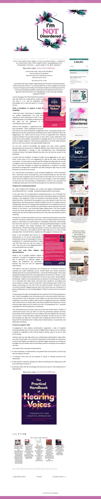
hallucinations (36, 468)
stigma (51, 468)
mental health (45, 468)
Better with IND (39, 1)
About (27, 1)
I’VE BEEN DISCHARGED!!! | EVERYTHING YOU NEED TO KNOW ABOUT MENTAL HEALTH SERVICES (78, 252)
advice (18, 468)
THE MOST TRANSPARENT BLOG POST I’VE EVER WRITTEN (79, 194)
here (23, 101)
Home (18, 1)
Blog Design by (50, 497)
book (30, 468)
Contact (82, 1)
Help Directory (68, 1)
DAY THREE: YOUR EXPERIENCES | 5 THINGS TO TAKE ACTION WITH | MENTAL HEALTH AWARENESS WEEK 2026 (59, 449)
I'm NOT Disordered (52, 493)
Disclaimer (54, 1)
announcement (25, 468)
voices (55, 468)
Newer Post (20, 477)
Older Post (58, 477)
